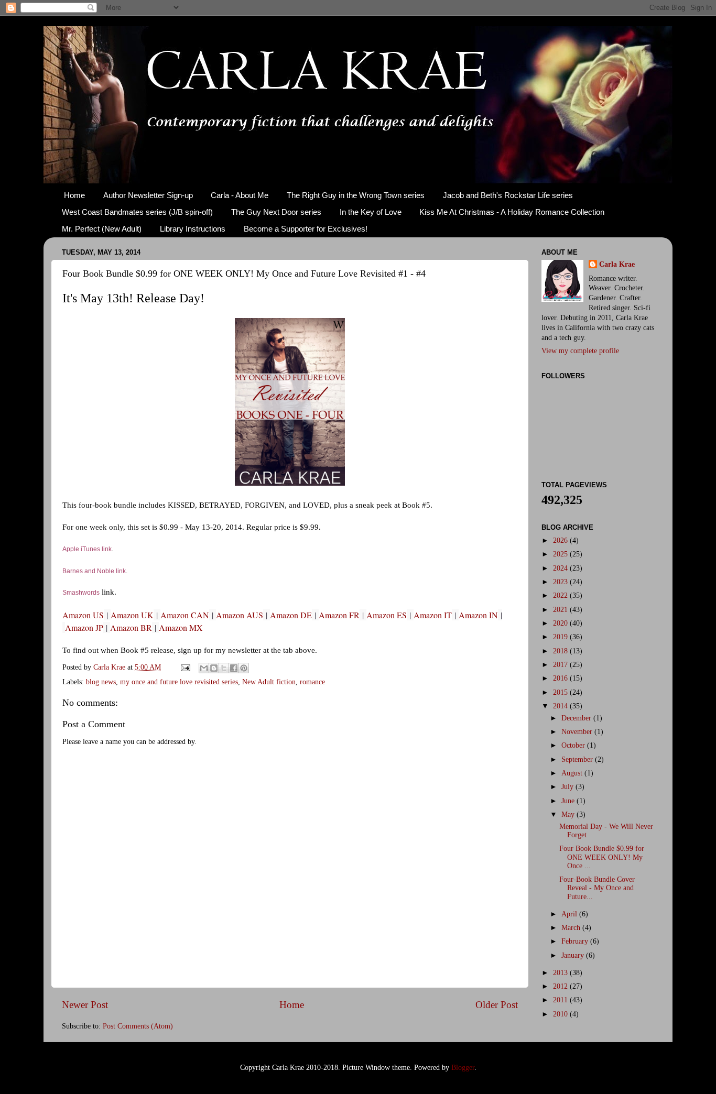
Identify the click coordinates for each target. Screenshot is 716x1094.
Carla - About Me (239, 195)
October (574, 745)
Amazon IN (478, 614)
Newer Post (85, 1004)
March (571, 928)
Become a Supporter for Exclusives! (305, 228)
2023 (561, 582)
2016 (561, 678)
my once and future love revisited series (179, 682)
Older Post (496, 1004)
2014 (561, 706)
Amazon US (83, 614)
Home (74, 195)
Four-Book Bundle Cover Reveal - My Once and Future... (597, 888)
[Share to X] (224, 668)
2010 (561, 1014)
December (577, 718)
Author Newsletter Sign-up (148, 195)
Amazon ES (386, 614)
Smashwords (81, 592)
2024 (561, 568)
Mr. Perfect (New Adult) (102, 228)
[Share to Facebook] (234, 668)
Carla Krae (617, 264)
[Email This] (204, 668)
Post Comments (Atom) (138, 1026)
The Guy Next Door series (276, 211)
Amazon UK (132, 614)
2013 (561, 973)
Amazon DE (291, 614)
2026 (561, 540)
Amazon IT (433, 614)
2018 (561, 651)
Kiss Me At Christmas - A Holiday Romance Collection (511, 211)
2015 (561, 692)
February (575, 941)
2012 (561, 986)
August (572, 773)
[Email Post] (184, 667)
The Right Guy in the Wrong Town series (356, 195)
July (568, 787)
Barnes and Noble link (94, 571)
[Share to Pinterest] (243, 668)
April (570, 914)
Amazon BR (131, 627)
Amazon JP (84, 627)
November (577, 732)
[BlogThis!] (214, 668)
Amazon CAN (184, 614)
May (569, 814)
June (569, 801)
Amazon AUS (239, 614)
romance (312, 682)
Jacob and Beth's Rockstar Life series (508, 195)
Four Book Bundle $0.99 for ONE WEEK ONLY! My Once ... (601, 857)
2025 (561, 554)
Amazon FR (339, 614)
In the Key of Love (371, 211)
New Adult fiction (269, 682)
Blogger (462, 1067)
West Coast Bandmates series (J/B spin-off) (137, 211)
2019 (561, 637)
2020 (561, 623)
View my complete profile (580, 351)
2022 (561, 595)
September (578, 759)
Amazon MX (181, 627)
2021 (561, 610)
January (573, 955)
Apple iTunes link (87, 549)
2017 (561, 665)
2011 (561, 1000)
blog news (101, 682)
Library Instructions (192, 228)
